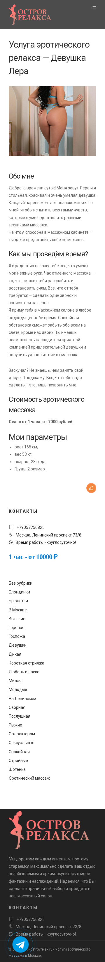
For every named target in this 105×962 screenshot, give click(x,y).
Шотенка (17, 769)
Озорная (17, 707)
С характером (22, 733)
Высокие (17, 618)
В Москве (18, 610)
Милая (15, 680)
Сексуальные (21, 742)
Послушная (19, 716)
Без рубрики (20, 583)
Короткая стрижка (26, 663)
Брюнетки (18, 600)
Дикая (15, 654)
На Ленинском (22, 698)
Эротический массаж (29, 778)
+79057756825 (30, 527)
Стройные (18, 760)
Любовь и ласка (24, 672)
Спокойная (19, 751)
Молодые (18, 689)
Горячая (16, 627)
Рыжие (15, 725)
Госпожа (17, 636)
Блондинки (19, 592)
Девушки (18, 645)
